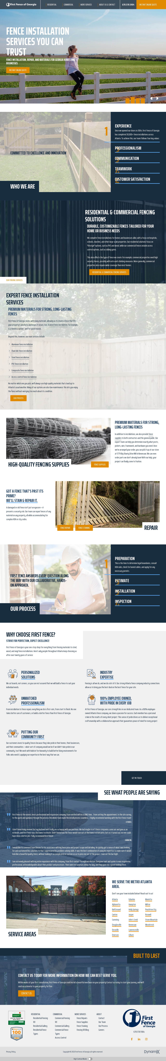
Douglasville (116, 925)
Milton (147, 904)
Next (157, 98)
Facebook (131, 1039)
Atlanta (115, 899)
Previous (151, 98)
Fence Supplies (100, 464)
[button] (52, 4)
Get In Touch (137, 778)
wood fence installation (58, 325)
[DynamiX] (152, 1052)
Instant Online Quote (148, 4)
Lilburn (131, 935)
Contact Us (26, 993)
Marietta (148, 899)
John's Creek (133, 920)
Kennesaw (132, 925)
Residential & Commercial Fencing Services (109, 272)
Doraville (115, 930)
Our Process (18, 398)
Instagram (146, 1039)
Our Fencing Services (14, 280)
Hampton (132, 904)
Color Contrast (90, 1059)
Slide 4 (143, 98)
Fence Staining (84, 528)
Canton (114, 915)
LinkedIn (139, 1039)
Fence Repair (65, 528)
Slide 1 (128, 98)
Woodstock (149, 925)
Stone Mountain (151, 920)
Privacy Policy (11, 1051)
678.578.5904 (128, 5)
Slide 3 (138, 98)
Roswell (148, 915)
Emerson (115, 935)
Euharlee (132, 899)
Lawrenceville (134, 930)
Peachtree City (150, 909)
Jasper (131, 915)
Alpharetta (116, 904)
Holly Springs (134, 909)
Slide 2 (133, 98)
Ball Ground (116, 909)
